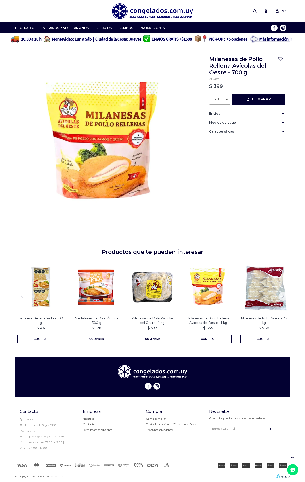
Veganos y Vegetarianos (66, 28)
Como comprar (156, 418)
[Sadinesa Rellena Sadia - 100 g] (41, 287)
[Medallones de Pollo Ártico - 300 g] (96, 287)
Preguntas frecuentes (159, 429)
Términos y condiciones (97, 429)
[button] (254, 11)
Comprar (261, 99)
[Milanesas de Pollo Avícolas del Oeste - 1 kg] (152, 287)
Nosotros (88, 418)
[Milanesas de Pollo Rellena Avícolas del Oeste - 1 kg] (208, 287)
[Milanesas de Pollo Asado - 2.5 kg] (264, 287)
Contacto (89, 424)
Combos (125, 28)
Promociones (152, 28)
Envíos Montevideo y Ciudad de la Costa (171, 424)
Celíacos (103, 28)
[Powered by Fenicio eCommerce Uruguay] (283, 476)
